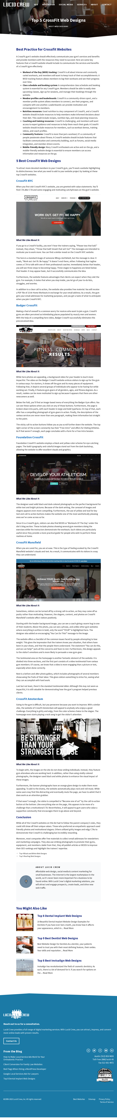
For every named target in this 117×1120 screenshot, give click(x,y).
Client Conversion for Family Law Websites (22, 1064)
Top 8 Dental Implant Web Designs (19, 1078)
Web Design (48, 4)
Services (82, 4)
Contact (107, 4)
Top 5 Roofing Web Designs (30, 856)
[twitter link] (94, 1050)
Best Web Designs (58, 26)
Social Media (66, 4)
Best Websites (79, 1099)
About (94, 4)
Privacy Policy (104, 1099)
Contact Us (11, 1041)
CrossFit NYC (24, 181)
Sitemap (91, 1099)
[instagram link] (88, 1050)
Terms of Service (107, 1102)
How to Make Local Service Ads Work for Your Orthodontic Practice (24, 1058)
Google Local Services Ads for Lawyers (21, 1073)
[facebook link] (100, 1050)
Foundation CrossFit (29, 437)
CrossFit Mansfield (28, 542)
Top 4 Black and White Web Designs (33, 853)
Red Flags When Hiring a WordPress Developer (24, 1069)
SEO (36, 4)
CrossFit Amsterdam (29, 699)
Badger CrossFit (26, 305)
